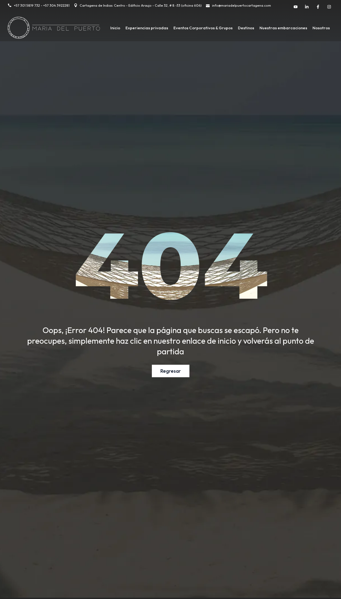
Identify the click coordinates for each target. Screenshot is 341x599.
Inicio (115, 27)
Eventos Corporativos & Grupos (203, 27)
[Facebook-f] (318, 7)
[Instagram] (329, 7)
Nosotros (321, 27)
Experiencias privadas (146, 27)
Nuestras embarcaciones (283, 27)
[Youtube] (296, 7)
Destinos (246, 27)
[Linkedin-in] (307, 7)
